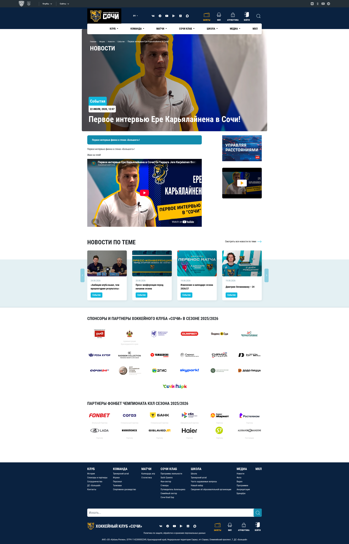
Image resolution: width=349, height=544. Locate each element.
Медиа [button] (234, 28)
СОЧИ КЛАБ (169, 469)
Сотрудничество (94, 481)
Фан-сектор (166, 481)
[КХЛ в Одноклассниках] (317, 3)
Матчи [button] (160, 28)
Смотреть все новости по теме (241, 241)
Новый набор (197, 485)
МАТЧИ (146, 469)
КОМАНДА (120, 469)
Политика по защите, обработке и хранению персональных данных (174, 533)
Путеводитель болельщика (173, 489)
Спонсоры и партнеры (97, 477)
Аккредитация (243, 489)
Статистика (146, 477)
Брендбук (241, 493)
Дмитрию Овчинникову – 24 (240, 286)
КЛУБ (91, 469)
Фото (239, 477)
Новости (240, 473)
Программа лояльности (171, 473)
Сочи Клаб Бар (167, 497)
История (91, 473)
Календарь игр (148, 473)
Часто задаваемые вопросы (204, 481)
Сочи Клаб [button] (185, 28)
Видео (239, 481)
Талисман (117, 485)
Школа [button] (211, 28)
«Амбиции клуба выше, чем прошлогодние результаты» (105, 286)
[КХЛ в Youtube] (323, 3)
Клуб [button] (113, 28)
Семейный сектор (169, 493)
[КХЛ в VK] (312, 3)
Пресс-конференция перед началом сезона (149, 286)
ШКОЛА (196, 469)
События (96, 295)
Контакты (91, 489)
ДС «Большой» (94, 485)
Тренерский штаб (121, 473)
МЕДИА (242, 469)
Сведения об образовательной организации (211, 489)
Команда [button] (136, 28)
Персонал (117, 481)
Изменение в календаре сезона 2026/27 (197, 286)
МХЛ (255, 28)
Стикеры (165, 485)
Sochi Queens (167, 477)
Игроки (116, 477)
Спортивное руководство (124, 489)
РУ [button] (134, 16)
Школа (194, 473)
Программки (242, 485)
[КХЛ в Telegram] (328, 3)
